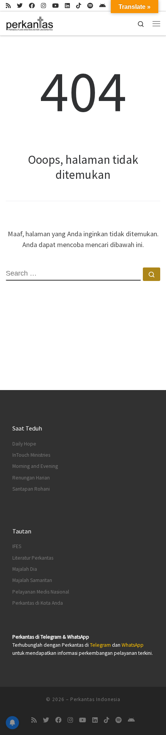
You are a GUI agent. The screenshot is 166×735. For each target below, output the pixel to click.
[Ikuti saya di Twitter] (20, 5)
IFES (16, 546)
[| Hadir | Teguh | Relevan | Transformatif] (29, 22)
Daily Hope (24, 444)
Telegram (100, 645)
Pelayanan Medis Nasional (40, 592)
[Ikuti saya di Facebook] (32, 5)
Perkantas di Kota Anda (37, 603)
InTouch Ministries (31, 455)
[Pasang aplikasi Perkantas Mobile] (102, 5)
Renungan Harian (31, 477)
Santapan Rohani (31, 489)
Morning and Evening (35, 466)
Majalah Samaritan (32, 580)
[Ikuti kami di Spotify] (90, 5)
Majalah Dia (24, 569)
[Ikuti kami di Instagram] (43, 5)
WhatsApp (133, 645)
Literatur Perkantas (32, 558)
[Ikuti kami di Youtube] (55, 5)
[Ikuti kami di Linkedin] (67, 5)
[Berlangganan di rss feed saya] (8, 5)
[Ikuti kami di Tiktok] (78, 5)
